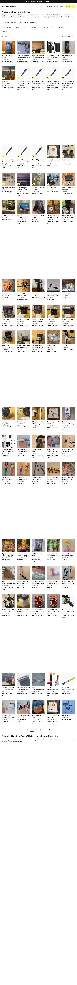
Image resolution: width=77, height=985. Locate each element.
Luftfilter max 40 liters (37, 555)
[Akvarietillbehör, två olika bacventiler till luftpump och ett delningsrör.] (53, 285)
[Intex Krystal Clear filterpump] (23, 601)
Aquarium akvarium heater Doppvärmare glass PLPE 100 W (68, 582)
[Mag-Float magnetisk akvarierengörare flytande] (23, 679)
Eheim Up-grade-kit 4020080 (53, 423)
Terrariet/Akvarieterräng (23, 715)
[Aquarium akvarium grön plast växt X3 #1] (53, 545)
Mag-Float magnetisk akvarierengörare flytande (23, 689)
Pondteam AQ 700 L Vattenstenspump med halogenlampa (8, 689)
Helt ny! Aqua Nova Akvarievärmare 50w (68, 82)
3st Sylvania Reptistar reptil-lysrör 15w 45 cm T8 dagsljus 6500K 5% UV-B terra (68, 689)
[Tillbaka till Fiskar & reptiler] (2, 22)
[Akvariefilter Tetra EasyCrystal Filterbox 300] (68, 207)
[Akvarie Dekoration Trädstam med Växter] (23, 47)
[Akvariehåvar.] (68, 707)
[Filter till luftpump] (68, 151)
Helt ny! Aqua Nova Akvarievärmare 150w (23, 82)
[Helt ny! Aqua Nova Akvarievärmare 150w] (23, 73)
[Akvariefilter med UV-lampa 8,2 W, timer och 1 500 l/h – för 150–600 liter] (53, 47)
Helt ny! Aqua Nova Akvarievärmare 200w (8, 161)
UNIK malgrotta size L (8, 215)
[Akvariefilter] (38, 285)
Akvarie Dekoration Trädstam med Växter (23, 56)
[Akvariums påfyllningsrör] (8, 73)
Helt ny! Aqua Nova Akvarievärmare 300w (38, 161)
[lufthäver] (68, 337)
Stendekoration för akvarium (38, 216)
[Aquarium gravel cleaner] (38, 441)
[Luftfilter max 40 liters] (38, 545)
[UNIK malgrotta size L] (8, 207)
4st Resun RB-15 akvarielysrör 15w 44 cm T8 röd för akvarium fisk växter (23, 451)
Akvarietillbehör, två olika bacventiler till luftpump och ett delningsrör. (53, 295)
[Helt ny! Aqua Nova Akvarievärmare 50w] (68, 73)
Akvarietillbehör (51, 188)
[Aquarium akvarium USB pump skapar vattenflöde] (68, 441)
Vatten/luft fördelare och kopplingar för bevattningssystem (38, 423)
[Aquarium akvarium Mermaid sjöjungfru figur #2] (53, 573)
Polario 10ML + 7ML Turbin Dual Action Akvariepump (38, 321)
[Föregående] (28, 729)
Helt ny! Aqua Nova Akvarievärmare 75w (53, 82)
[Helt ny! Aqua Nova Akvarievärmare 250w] (23, 151)
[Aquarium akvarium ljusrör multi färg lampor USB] (38, 469)
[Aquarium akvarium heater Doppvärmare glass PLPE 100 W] (68, 573)
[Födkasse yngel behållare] (38, 707)
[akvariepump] (8, 413)
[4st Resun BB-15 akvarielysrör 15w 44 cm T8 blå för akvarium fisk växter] (8, 707)
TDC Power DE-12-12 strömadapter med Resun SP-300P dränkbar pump (38, 346)
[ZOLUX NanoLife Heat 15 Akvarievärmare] (68, 47)
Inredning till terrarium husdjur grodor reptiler (52, 451)
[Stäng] (75, 2)
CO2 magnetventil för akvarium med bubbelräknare (7, 451)
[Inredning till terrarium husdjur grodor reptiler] (53, 441)
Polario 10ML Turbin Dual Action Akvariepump (23, 321)
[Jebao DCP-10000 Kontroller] (68, 179)
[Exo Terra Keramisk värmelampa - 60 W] (38, 601)
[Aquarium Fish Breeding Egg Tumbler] (53, 337)
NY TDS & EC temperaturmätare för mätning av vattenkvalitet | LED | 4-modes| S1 (53, 689)
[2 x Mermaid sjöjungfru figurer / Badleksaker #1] (23, 469)
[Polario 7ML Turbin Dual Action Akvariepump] (68, 311)
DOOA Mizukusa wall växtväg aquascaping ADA (38, 57)
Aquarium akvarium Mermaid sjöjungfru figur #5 (23, 555)
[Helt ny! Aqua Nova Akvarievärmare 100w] (38, 73)
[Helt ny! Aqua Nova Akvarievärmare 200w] (8, 151)
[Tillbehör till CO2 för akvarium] (38, 179)
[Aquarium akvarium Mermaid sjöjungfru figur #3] (8, 545)
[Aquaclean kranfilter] (8, 179)
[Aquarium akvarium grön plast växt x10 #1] (53, 469)
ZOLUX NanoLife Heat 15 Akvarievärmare (67, 57)
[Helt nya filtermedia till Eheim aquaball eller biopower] (53, 207)
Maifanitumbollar (7, 294)
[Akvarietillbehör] (53, 179)
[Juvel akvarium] (68, 285)
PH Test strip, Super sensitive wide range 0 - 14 (68, 423)
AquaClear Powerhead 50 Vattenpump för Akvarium (22, 216)
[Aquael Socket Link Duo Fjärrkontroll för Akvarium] (68, 601)
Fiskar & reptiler (10, 22)
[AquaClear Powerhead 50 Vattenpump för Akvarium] (23, 207)
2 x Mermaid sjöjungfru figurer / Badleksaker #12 (8, 478)
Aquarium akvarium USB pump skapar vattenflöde (67, 451)
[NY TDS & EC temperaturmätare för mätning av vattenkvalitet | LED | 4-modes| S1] (53, 679)
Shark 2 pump (21, 422)
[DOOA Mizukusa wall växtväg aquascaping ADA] (38, 47)
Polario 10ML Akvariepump (51, 320)
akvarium (63, 740)
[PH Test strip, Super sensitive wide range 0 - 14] (68, 413)
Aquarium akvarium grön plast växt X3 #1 (53, 555)
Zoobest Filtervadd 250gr (8, 56)
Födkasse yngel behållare (37, 716)
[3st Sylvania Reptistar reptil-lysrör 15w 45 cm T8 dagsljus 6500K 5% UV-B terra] (68, 679)
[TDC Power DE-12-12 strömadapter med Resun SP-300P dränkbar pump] (38, 337)
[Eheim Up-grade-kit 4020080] (53, 413)
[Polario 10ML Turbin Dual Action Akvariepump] (23, 311)
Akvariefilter (35, 294)
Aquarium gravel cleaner (37, 450)
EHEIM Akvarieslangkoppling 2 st (38, 689)
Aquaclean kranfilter (8, 188)
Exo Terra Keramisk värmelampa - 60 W (38, 610)
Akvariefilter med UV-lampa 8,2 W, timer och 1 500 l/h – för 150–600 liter (53, 57)
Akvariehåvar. (66, 715)
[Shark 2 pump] (23, 413)
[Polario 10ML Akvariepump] (53, 311)
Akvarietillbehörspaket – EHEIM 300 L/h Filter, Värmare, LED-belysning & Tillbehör (8, 610)
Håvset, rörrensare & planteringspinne (23, 346)
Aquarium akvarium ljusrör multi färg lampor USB (37, 478)
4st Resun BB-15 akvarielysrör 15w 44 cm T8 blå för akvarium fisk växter (8, 716)
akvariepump (6, 422)
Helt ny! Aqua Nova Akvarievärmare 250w (23, 161)
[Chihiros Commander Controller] (53, 151)
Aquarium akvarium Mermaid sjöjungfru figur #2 (53, 582)
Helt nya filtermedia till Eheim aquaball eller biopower (53, 216)
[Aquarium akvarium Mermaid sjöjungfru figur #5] (23, 545)
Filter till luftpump (67, 160)
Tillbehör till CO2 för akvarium (38, 188)
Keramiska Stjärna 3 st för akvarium (23, 294)
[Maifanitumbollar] (8, 285)
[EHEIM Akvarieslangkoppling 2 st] (38, 679)
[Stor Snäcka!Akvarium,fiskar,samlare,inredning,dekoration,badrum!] (8, 573)
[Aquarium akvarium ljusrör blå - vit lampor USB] (23, 573)
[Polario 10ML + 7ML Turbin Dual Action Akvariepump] (38, 311)
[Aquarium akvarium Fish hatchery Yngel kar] (38, 573)
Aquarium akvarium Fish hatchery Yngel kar (38, 582)
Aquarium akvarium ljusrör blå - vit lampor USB (23, 582)
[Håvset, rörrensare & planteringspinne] (23, 337)
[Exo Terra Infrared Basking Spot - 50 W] (53, 601)
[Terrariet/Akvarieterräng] (23, 707)
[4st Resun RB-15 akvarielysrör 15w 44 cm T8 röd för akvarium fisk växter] (23, 441)
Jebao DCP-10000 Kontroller (67, 188)
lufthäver (64, 345)
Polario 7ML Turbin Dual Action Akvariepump (67, 321)
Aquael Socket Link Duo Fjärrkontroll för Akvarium (68, 610)
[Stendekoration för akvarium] (38, 207)
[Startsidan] (11, 6)
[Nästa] (48, 729)
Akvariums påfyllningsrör (6, 82)
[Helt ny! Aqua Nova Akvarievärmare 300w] (38, 151)
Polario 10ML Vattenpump (6, 320)
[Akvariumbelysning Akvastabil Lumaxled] (23, 179)
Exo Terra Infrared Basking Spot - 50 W (53, 610)
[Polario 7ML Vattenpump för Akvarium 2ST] (8, 337)
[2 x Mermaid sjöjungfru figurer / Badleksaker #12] (8, 469)
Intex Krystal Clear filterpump (22, 610)
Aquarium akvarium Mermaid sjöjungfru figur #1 (67, 478)
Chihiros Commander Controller (53, 161)
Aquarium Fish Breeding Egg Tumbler (51, 346)
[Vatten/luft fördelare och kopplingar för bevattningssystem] (38, 413)
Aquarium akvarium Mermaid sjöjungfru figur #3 (8, 555)
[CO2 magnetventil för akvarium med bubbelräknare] (8, 441)
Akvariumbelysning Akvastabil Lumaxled (23, 188)
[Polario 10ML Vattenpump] (8, 311)
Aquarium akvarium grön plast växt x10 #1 (53, 478)
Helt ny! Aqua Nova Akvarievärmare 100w (38, 82)
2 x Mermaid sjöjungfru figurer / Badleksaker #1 (22, 478)
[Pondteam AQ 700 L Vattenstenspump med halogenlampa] (8, 679)
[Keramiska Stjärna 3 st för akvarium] (23, 285)
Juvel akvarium (66, 294)
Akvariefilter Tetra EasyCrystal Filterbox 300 (68, 216)
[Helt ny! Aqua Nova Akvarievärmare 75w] (53, 73)
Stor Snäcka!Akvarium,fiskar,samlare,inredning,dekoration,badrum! (8, 582)
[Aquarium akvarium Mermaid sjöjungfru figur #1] (68, 469)
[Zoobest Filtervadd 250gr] (8, 47)
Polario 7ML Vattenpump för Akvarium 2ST (7, 346)
